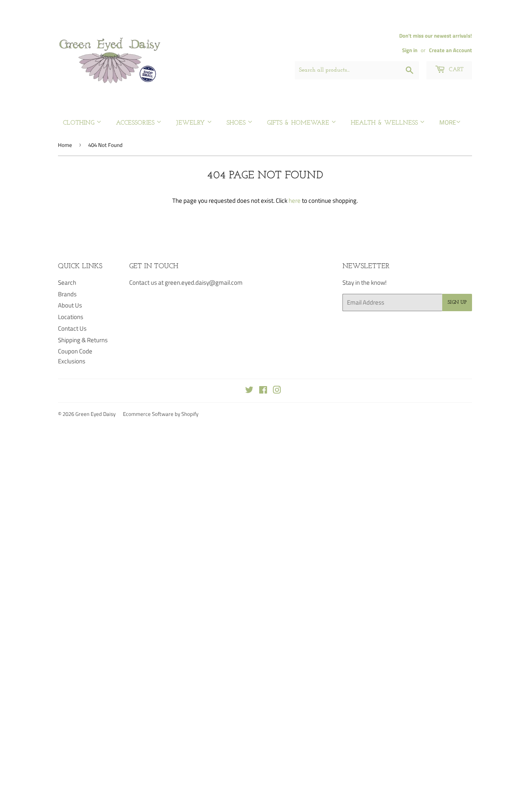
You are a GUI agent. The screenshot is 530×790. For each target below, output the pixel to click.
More (447, 122)
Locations (70, 317)
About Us (70, 305)
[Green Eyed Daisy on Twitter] (249, 391)
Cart (455, 70)
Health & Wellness (385, 123)
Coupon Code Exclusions (75, 356)
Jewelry (191, 123)
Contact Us (72, 328)
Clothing (79, 123)
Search (67, 282)
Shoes (237, 123)
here (295, 200)
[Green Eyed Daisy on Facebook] (263, 391)
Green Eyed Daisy (95, 414)
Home (65, 145)
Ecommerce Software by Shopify (160, 414)
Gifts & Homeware (299, 123)
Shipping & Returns (83, 340)
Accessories (136, 123)
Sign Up (457, 302)
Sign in (409, 50)
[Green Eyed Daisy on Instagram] (277, 391)
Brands (67, 294)
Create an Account (450, 50)
